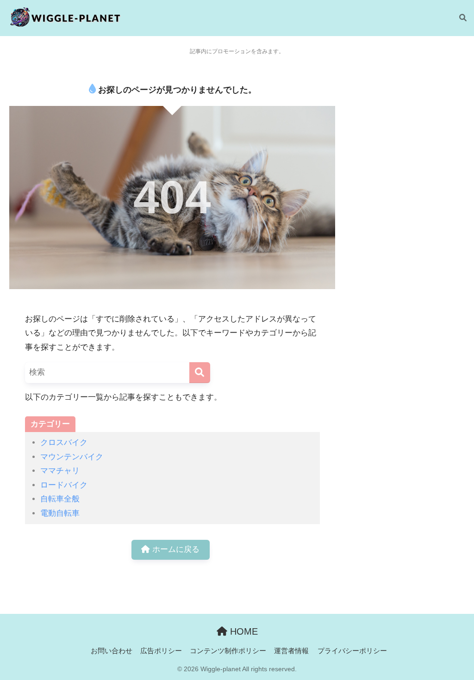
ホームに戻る (175, 549)
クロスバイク (63, 442)
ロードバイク (63, 485)
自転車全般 (60, 499)
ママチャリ (60, 470)
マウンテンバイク (71, 456)
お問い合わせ (111, 651)
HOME (242, 631)
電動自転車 (60, 513)
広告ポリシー (161, 651)
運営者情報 (291, 651)
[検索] (458, 18)
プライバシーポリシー (352, 651)
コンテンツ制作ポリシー (228, 651)
